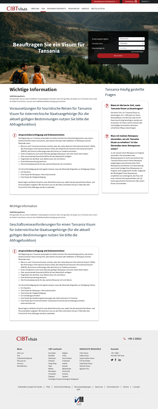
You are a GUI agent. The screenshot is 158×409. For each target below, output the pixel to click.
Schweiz (65, 374)
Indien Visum (84, 355)
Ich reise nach (97, 43)
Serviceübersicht (113, 387)
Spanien (65, 376)
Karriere (126, 387)
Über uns (35, 8)
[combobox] (131, 48)
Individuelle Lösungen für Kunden (30, 387)
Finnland (51, 361)
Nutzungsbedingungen (82, 387)
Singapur (51, 376)
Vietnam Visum (85, 366)
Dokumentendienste (56, 8)
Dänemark (52, 358)
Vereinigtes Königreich (70, 379)
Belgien (65, 353)
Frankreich (66, 361)
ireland (64, 363)
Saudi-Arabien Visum (87, 358)
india (50, 366)
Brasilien (51, 355)
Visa (43, 8)
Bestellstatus (98, 8)
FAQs (48, 387)
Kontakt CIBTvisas (117, 355)
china (64, 355)
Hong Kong (52, 363)
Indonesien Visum (86, 363)
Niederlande (66, 369)
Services (85, 8)
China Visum (84, 353)
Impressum (99, 387)
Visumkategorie (98, 47)
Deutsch (145, 1)
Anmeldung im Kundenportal (104, 1)
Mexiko (50, 369)
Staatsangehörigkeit (100, 39)
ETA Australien (85, 361)
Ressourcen (73, 8)
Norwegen (52, 371)
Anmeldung (129, 1)
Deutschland (66, 358)
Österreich (66, 371)
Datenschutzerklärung (62, 387)
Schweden (52, 374)
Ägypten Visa (84, 369)
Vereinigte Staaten (55, 379)
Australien (52, 353)
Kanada (65, 366)
